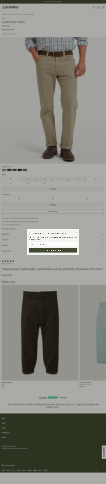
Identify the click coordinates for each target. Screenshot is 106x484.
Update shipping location (53, 250)
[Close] (76, 232)
